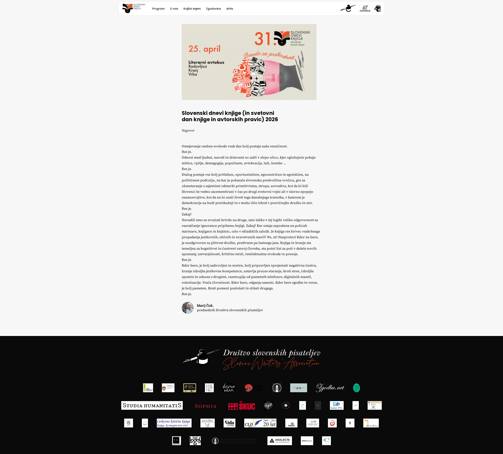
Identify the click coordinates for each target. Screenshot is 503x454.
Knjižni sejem (192, 9)
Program (158, 9)
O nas (174, 9)
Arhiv (229, 9)
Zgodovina (213, 9)
